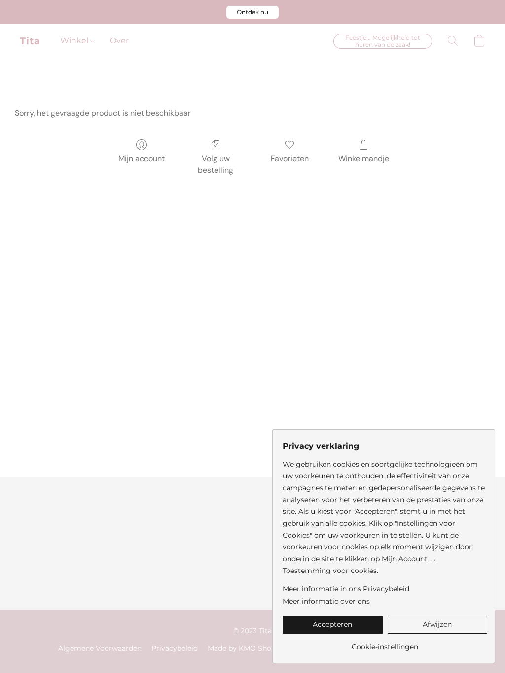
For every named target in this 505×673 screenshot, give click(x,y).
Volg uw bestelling (215, 164)
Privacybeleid (174, 648)
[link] (385, 643)
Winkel (75, 40)
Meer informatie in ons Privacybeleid (346, 588)
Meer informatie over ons (326, 601)
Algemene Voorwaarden (100, 648)
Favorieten (290, 158)
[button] (252, 12)
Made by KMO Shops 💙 (248, 648)
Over (119, 40)
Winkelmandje (363, 158)
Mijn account (141, 158)
